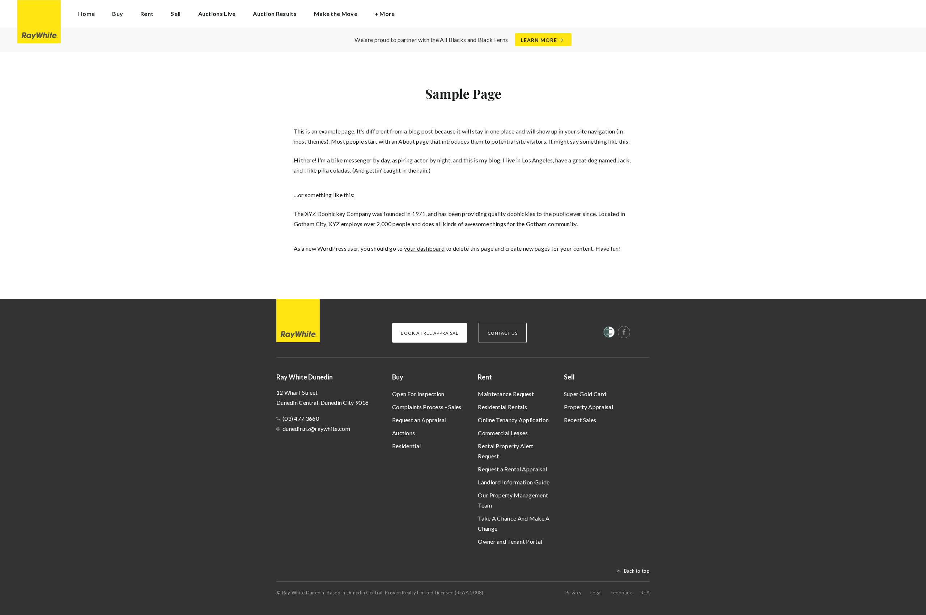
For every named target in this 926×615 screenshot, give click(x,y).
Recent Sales (580, 419)
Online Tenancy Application (513, 419)
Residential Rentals (502, 406)
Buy (397, 377)
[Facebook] (624, 332)
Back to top (637, 571)
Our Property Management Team (513, 500)
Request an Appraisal (419, 419)
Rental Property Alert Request (505, 450)
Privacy (573, 592)
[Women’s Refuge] (609, 334)
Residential (406, 445)
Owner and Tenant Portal (510, 541)
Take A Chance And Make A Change (513, 523)
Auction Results (275, 13)
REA (645, 592)
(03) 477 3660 (301, 418)
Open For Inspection (418, 393)
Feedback (621, 592)
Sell (569, 377)
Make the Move (335, 13)
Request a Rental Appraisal (512, 469)
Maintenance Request (506, 393)
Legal (596, 592)
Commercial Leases (503, 432)
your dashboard (424, 248)
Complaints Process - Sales (427, 406)
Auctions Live (217, 13)
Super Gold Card (585, 393)
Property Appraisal (588, 406)
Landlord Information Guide (513, 482)
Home (86, 13)
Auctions (403, 432)
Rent (485, 377)
